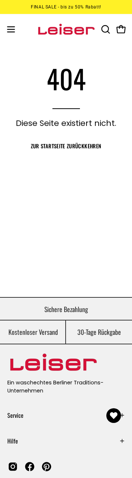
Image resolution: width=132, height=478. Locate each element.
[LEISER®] (66, 29)
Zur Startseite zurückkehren (66, 146)
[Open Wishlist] (113, 415)
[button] (105, 29)
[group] (66, 7)
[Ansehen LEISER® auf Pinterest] (46, 466)
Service (15, 415)
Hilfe (12, 441)
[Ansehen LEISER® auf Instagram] (12, 466)
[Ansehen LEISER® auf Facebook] (29, 466)
